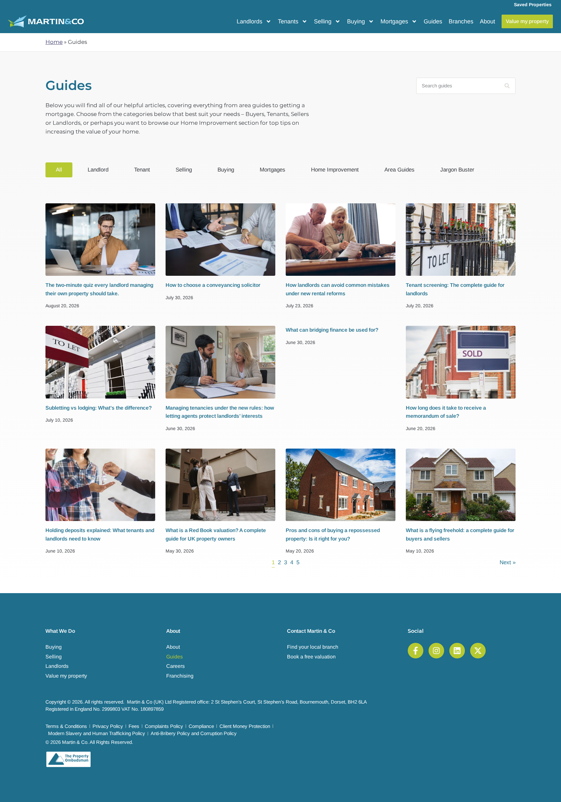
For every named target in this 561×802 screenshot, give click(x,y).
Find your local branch (312, 647)
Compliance (201, 726)
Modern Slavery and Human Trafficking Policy (96, 733)
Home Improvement (335, 170)
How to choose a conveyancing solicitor (213, 285)
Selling (322, 21)
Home (54, 42)
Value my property (66, 676)
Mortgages (394, 21)
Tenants (288, 21)
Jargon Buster (457, 170)
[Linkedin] (457, 650)
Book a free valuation (311, 656)
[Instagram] (436, 650)
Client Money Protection (244, 726)
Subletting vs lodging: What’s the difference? (98, 408)
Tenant (142, 170)
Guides (433, 21)
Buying (356, 21)
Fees (134, 726)
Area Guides (399, 170)
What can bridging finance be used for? (332, 330)
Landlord (98, 170)
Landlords (249, 21)
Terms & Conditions (66, 726)
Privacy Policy (108, 726)
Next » (508, 562)
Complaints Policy (164, 726)
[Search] (507, 86)
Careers (175, 666)
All (59, 170)
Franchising (179, 676)
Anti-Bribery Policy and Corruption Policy (194, 733)
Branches (461, 21)
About (487, 21)
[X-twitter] (478, 650)
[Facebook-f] (415, 650)
